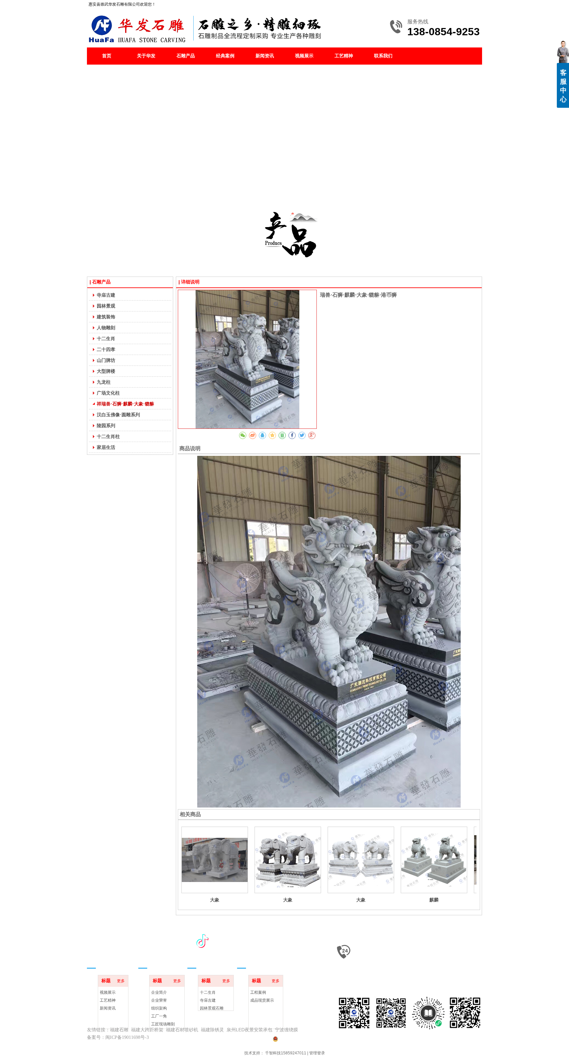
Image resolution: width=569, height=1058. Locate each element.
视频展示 (108, 992)
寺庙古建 (208, 1000)
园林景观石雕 (212, 1008)
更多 (121, 981)
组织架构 (159, 1008)
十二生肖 (208, 992)
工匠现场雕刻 (163, 1024)
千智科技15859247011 (285, 1053)
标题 (106, 980)
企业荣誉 (159, 1000)
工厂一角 (159, 1016)
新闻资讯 (108, 1008)
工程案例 (258, 992)
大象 (214, 899)
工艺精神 (108, 1000)
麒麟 (434, 899)
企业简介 (159, 992)
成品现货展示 (262, 1000)
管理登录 (317, 1053)
